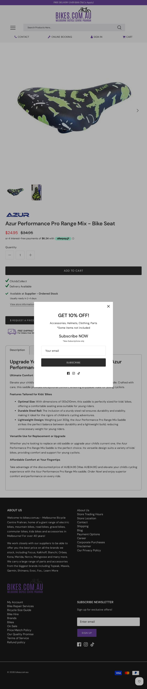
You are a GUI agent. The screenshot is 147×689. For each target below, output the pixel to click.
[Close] (108, 306)
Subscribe (73, 362)
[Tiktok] (78, 373)
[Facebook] (68, 373)
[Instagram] (73, 373)
